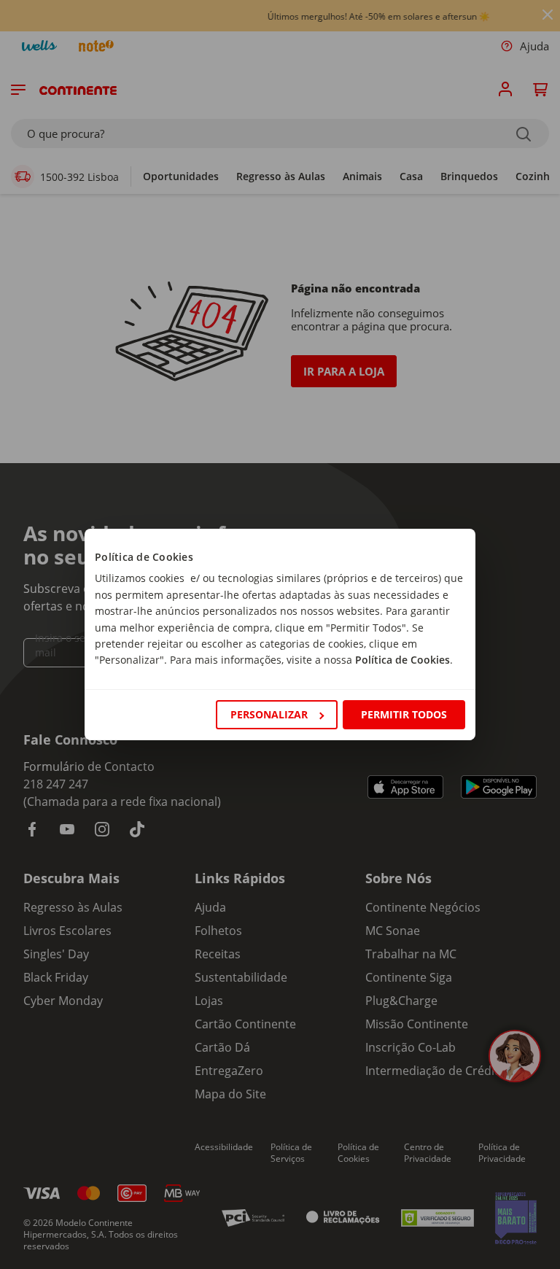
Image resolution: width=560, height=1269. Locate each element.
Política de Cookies (402, 660)
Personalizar (269, 714)
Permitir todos (404, 714)
